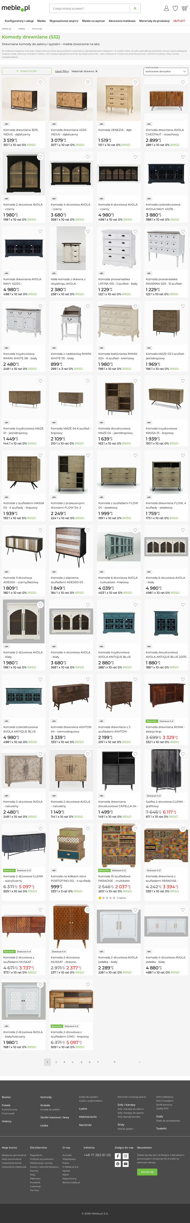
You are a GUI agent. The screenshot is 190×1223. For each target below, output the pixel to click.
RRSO (31, 145)
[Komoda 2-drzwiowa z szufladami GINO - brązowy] (71, 1001)
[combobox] (166, 71)
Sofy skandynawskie (129, 1116)
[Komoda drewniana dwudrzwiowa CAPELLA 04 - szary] (119, 771)
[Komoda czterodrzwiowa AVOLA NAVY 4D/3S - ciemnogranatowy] (166, 174)
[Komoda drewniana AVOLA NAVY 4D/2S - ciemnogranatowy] (24, 248)
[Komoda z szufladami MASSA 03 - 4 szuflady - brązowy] (24, 472)
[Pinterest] (118, 1164)
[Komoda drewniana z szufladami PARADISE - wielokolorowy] (166, 845)
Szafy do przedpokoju (168, 1120)
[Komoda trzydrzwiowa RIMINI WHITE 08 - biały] (24, 323)
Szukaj (135, 8)
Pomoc (34, 1170)
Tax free (34, 1190)
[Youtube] (126, 1164)
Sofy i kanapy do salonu (131, 1109)
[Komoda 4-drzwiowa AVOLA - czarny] (71, 174)
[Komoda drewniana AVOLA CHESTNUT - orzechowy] (166, 99)
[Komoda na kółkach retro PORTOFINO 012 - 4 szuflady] (71, 845)
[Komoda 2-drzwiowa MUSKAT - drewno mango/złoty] (71, 926)
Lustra (83, 1108)
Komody (46, 1097)
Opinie (66, 1170)
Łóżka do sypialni (88, 1096)
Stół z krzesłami (164, 1100)
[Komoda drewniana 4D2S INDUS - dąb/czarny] (71, 99)
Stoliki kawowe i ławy (54, 1117)
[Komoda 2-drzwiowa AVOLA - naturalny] (24, 771)
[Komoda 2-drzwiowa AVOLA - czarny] (24, 174)
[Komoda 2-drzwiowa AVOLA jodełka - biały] (119, 926)
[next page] (139, 1062)
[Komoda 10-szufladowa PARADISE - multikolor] (119, 845)
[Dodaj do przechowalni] (40, 82)
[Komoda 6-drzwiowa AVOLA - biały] (166, 547)
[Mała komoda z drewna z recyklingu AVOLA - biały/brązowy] (71, 248)
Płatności (35, 1178)
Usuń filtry (62, 71)
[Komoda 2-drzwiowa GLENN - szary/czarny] (24, 845)
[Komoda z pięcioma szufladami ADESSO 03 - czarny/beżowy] (71, 547)
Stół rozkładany (164, 1096)
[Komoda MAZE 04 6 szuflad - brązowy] (71, 397)
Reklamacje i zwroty (41, 1163)
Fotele (6, 1105)
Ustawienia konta (11, 1163)
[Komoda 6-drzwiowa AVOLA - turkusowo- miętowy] (119, 547)
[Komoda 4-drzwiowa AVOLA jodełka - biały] (166, 926)
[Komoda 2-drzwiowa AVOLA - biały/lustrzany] (24, 1001)
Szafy (159, 1116)
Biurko (6, 1097)
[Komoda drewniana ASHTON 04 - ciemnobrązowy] (71, 696)
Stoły (121, 1124)
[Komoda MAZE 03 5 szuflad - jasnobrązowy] (166, 323)
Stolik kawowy (164, 1104)
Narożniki (85, 1125)
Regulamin (36, 1155)
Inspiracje (35, 1186)
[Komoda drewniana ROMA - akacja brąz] (166, 696)
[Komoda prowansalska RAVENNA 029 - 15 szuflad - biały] (166, 248)
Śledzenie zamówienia (14, 1155)
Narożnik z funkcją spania (132, 1096)
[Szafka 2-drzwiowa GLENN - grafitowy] (166, 771)
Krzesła (45, 1105)
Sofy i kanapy (126, 1104)
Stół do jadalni (125, 1128)
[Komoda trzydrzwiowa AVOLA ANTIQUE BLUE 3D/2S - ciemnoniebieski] (119, 621)
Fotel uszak (8, 1113)
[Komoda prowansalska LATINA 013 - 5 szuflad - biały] (119, 248)
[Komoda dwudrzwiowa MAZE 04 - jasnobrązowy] (119, 397)
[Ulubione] (175, 8)
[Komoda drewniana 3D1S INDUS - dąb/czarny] (24, 99)
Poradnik (35, 1182)
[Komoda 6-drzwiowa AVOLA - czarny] (119, 174)
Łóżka (44, 1125)
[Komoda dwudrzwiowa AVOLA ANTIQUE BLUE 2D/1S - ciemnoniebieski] (166, 621)
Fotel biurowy (9, 1109)
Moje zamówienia (11, 1159)
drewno (83, 71)
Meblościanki (88, 1116)
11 (114, 1062)
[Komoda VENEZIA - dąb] (119, 99)
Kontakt (67, 1155)
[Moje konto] (166, 8)
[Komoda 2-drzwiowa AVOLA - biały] (24, 621)
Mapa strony (69, 1178)
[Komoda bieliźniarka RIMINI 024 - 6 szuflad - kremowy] (119, 323)
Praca (66, 1163)
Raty (32, 1174)
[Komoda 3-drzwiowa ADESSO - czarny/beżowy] (24, 547)
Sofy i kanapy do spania (131, 1112)
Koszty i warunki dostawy (44, 1166)
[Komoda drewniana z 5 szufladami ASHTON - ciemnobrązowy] (119, 696)
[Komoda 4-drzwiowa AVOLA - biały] (71, 621)
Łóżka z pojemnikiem (91, 1100)
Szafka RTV (162, 1108)
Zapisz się (147, 1172)
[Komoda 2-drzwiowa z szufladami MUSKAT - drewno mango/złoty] (24, 926)
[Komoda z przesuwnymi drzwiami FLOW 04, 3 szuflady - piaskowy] (71, 472)
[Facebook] (118, 1156)
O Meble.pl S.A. (71, 1166)
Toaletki (161, 1128)
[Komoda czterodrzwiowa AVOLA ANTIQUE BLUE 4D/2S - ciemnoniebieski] (24, 696)
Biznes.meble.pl (71, 1182)
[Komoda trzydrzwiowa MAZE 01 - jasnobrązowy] (24, 397)
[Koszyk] (185, 8)
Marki (66, 1174)
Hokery (7, 1121)
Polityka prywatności (42, 1159)
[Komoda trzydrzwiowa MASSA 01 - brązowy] (166, 397)
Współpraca (69, 1159)
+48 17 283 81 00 (97, 1155)
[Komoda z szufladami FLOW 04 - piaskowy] (119, 472)
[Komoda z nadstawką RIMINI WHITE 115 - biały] (71, 323)
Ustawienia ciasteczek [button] (14, 1166)
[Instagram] (126, 1156)
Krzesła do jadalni (50, 1109)
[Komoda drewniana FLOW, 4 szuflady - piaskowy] (166, 472)
